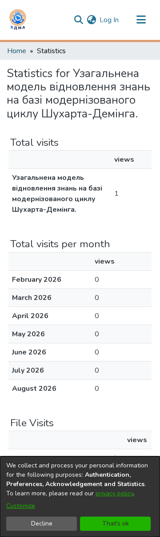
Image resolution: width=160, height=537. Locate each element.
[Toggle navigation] (140, 20)
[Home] (18, 20)
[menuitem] (91, 20)
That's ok (115, 523)
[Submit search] (78, 20)
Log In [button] (110, 20)
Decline (41, 523)
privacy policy (114, 493)
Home (16, 51)
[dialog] (80, 496)
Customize (20, 506)
